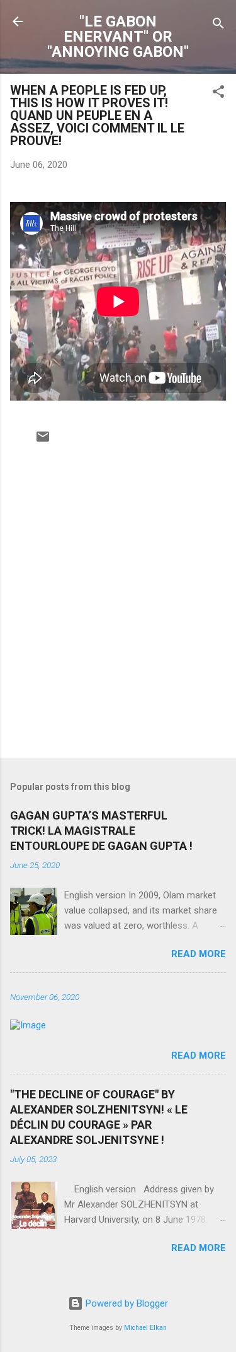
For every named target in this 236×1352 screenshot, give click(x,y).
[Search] (218, 25)
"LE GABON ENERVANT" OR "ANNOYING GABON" (118, 37)
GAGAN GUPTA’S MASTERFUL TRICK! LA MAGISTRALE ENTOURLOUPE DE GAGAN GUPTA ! (101, 830)
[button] (218, 93)
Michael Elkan (145, 1328)
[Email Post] (42, 441)
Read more (198, 954)
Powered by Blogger (125, 1303)
